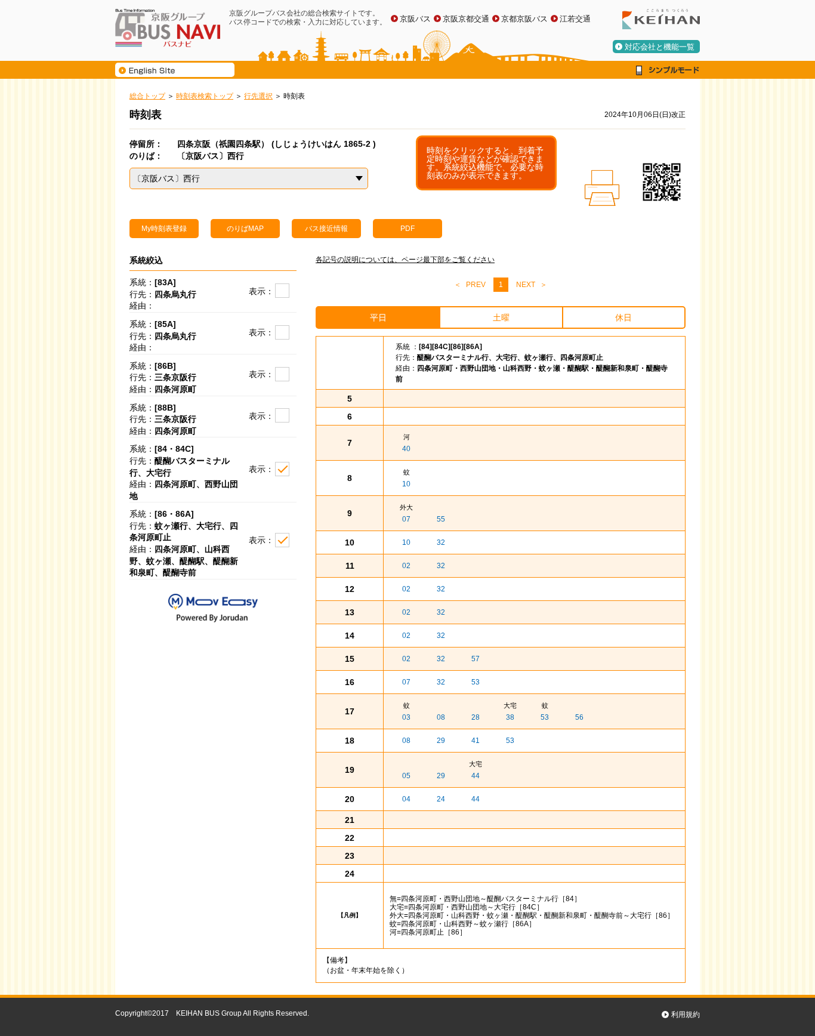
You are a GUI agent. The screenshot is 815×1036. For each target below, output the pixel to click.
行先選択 (258, 96)
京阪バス (415, 19)
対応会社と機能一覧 (659, 46)
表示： (261, 291)
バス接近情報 (326, 228)
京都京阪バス (524, 19)
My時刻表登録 (164, 228)
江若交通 (575, 19)
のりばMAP (245, 228)
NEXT (525, 284)
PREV (476, 284)
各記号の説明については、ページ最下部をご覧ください (405, 259)
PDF (407, 228)
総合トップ (147, 96)
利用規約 (685, 1014)
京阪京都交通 (466, 19)
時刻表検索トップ (204, 96)
